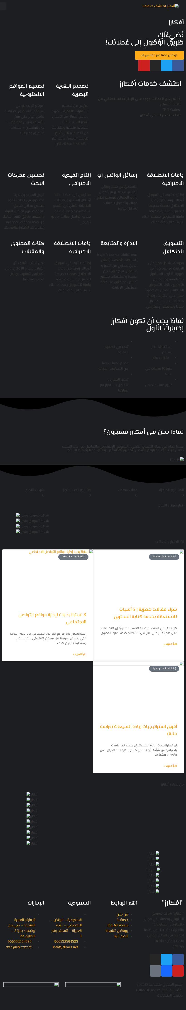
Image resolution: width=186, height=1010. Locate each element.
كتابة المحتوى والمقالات (27, 247)
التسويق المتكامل (173, 247)
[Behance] (166, 971)
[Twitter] (166, 65)
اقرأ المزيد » (170, 644)
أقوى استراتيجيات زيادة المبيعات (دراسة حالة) (138, 730)
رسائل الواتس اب (117, 175)
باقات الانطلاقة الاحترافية (165, 179)
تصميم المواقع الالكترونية (26, 90)
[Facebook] (178, 65)
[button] (3, 6)
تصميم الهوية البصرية (72, 90)
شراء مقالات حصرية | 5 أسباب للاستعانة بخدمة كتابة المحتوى (145, 613)
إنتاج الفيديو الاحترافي (76, 179)
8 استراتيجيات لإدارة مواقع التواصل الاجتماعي (52, 618)
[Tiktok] (155, 971)
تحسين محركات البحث (26, 179)
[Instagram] (155, 65)
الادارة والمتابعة (118, 243)
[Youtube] (144, 65)
